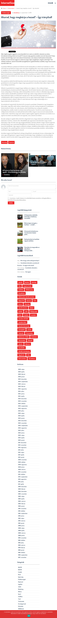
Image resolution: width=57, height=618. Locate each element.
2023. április (21, 415)
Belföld (20, 569)
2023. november (22, 401)
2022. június (21, 433)
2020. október (21, 462)
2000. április (21, 530)
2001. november (22, 508)
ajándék (20, 282)
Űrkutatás (20, 606)
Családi (20, 572)
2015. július (21, 481)
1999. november (22, 538)
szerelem (33, 315)
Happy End (21, 300)
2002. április (21, 499)
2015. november (22, 472)
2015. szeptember (22, 477)
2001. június (21, 516)
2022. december (22, 420)
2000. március (22, 533)
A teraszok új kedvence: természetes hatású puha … (31, 232)
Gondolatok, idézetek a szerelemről (30, 263)
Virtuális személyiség (24, 351)
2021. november (22, 445)
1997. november (22, 557)
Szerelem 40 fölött (23, 318)
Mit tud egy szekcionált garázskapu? (29, 260)
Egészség (20, 577)
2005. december (22, 486)
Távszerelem (21, 340)
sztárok (29, 329)
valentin (20, 344)
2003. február (21, 489)
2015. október (21, 474)
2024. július (21, 391)
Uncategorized (22, 604)
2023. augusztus (22, 408)
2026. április (21, 372)
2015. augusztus (22, 479)
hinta (35, 300)
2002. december (22, 491)
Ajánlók (20, 567)
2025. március (22, 384)
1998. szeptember (22, 555)
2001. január (21, 523)
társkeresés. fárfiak (23, 337)
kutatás (20, 311)
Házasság (4, 142)
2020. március (22, 469)
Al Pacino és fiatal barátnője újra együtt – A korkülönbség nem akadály (14, 171)
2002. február (21, 503)
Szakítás (26, 315)
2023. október (21, 403)
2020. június (21, 467)
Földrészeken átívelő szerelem (26, 297)
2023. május (21, 413)
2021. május (21, 452)
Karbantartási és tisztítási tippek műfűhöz (31, 240)
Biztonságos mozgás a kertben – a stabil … (30, 224)
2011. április (21, 484)
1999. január (21, 550)
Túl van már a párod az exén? (38, 162)
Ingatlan (20, 584)
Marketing (20, 589)
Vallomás (27, 344)
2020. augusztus (22, 464)
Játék (19, 587)
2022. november (22, 423)
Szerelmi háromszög (23, 326)
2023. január (21, 418)
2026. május (21, 369)
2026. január (21, 376)
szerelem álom (22, 322)
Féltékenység (29, 289)
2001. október (21, 511)
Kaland (31, 308)
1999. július (21, 542)
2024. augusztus (22, 389)
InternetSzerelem (10, 2)
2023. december (22, 398)
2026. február (21, 374)
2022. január (21, 440)
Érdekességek (11, 8)
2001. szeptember (22, 513)
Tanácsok (11, 142)
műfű (26, 311)
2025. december (22, 379)
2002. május (21, 496)
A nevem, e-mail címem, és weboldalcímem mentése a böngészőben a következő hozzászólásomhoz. (29, 199)
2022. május (21, 435)
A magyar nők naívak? (28, 265)
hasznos (29, 300)
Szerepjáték (21, 329)
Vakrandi (30, 340)
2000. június (21, 525)
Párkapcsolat (33, 311)
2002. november (22, 494)
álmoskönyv (32, 358)
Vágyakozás (21, 355)
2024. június (21, 393)
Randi (19, 315)
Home (4, 8)
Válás (28, 355)
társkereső (34, 337)
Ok (29, 615)
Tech (19, 599)
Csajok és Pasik (27, 286)
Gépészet (20, 582)
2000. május (21, 528)
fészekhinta (21, 293)
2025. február (21, 386)
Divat (19, 574)
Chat (19, 286)
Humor (20, 304)
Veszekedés (21, 347)
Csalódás (20, 289)
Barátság (34, 282)
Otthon (20, 591)
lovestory (16, 12)
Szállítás (20, 596)
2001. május (21, 518)
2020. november (22, 459)
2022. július (21, 430)
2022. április (21, 437)
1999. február (21, 547)
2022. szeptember (23, 425)
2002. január (21, 506)
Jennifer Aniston (22, 308)
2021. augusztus (22, 447)
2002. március (22, 501)
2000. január (21, 535)
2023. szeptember (23, 406)
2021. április (21, 455)
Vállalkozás (21, 608)
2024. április (21, 396)
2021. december (22, 442)
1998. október (21, 552)
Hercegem (28, 272)
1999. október (21, 540)
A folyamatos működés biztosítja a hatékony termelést (30, 216)
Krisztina (19, 265)
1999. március (21, 545)
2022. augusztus (22, 428)
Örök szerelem (22, 358)
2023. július (21, 411)
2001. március (21, 520)
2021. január (21, 457)
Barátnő (27, 282)
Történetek (21, 601)
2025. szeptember (23, 381)
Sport (19, 594)
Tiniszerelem (29, 333)
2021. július (21, 450)
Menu (50, 3)
